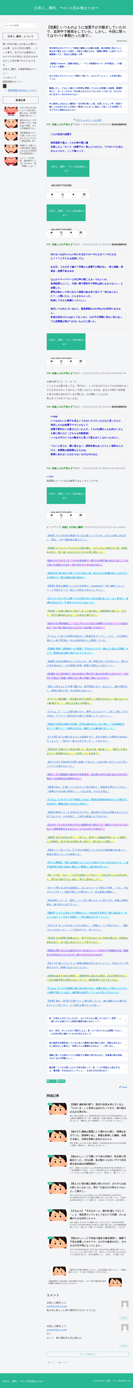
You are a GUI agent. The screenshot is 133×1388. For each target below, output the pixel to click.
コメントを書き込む (87, 1354)
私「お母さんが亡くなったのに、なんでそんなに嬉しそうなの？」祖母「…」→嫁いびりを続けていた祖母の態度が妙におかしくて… (85, 1019)
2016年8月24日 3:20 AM (57, 1306)
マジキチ (52, 1081)
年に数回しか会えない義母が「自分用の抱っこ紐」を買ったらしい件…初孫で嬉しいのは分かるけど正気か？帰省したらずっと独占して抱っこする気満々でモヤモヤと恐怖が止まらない (85, 107)
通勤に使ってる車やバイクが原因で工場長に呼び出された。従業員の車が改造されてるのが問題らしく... (85, 1056)
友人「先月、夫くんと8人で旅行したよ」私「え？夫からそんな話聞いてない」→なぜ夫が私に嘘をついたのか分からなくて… (86, 1032)
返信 (125, 1318)
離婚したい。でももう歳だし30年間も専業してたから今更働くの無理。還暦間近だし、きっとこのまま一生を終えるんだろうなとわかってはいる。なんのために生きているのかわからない (85, 91)
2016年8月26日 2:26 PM (57, 1330)
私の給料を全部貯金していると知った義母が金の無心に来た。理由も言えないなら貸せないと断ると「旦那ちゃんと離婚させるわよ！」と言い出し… (85, 1044)
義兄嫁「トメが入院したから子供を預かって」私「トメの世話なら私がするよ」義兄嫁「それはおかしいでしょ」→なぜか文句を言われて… (84, 1069)
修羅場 (62, 1081)
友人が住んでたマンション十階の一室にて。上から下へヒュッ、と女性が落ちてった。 (85, 77)
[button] (36, 25)
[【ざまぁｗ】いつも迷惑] (87, 120)
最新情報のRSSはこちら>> (22, 90)
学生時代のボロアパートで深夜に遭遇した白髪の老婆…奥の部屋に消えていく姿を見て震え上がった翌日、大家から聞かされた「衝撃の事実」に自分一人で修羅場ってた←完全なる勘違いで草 (85, 51)
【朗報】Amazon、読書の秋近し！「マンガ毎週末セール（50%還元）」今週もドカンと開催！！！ (85, 65)
